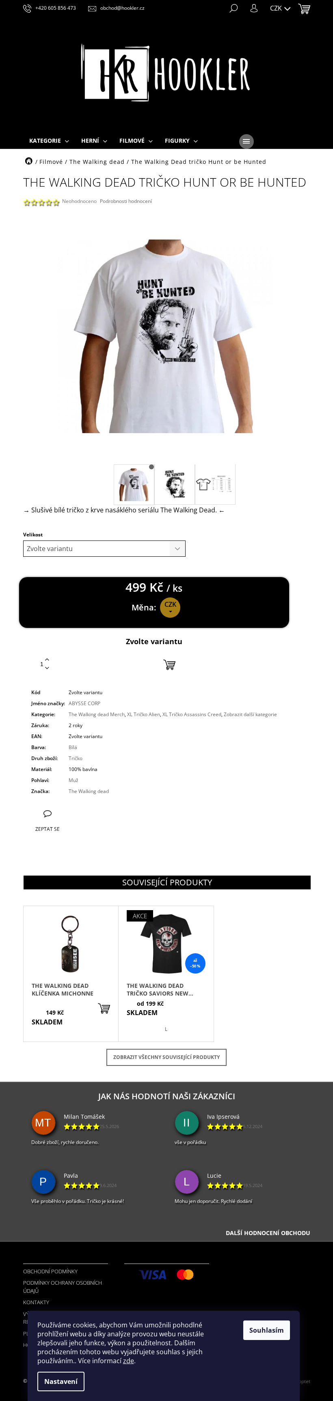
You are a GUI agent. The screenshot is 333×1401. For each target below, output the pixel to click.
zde (128, 1360)
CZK (276, 8)
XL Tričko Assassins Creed (191, 714)
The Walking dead (89, 791)
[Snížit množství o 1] (47, 668)
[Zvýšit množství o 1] (47, 660)
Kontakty (36, 1302)
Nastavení (61, 1381)
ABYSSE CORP (84, 703)
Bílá (73, 747)
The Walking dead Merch (97, 714)
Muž (73, 780)
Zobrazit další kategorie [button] (250, 714)
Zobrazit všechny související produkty (166, 1057)
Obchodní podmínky (50, 1271)
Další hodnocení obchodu (268, 1233)
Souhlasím (266, 1330)
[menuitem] (49, 141)
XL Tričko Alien (143, 714)
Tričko (75, 758)
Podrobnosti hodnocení (126, 201)
